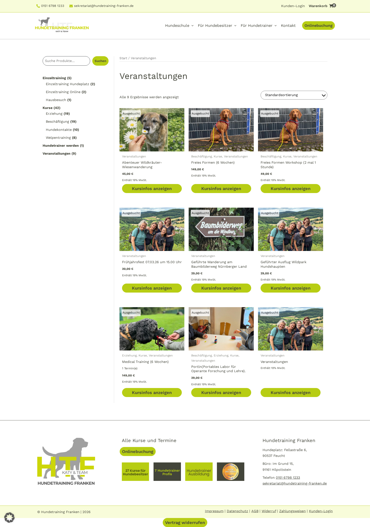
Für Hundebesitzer (215, 25)
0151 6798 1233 (52, 6)
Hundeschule (177, 25)
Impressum (214, 511)
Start (123, 58)
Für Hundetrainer (256, 25)
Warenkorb (322, 5)
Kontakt (288, 25)
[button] (9, 517)
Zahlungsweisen (292, 511)
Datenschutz (237, 511)
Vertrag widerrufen (185, 522)
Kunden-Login (293, 6)
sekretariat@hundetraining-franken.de (104, 6)
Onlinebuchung (318, 25)
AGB (254, 511)
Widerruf (269, 511)
